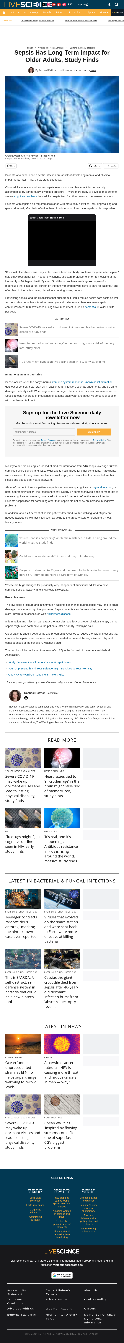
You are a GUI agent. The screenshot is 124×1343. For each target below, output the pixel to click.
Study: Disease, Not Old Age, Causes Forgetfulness (39, 662)
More (103, 12)
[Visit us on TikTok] (64, 4)
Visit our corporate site (68, 1264)
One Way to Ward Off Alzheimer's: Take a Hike (36, 674)
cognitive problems (25, 196)
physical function (102, 487)
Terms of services (49, 440)
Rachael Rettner (48, 70)
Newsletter (112, 166)
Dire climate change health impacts (37, 20)
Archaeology (31, 12)
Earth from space (35, 1205)
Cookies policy (95, 1299)
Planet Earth (76, 12)
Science (60, 12)
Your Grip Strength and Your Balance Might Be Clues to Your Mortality (50, 668)
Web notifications (59, 1308)
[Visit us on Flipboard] (59, 4)
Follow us (97, 166)
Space (91, 12)
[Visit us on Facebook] (38, 4)
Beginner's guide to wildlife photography (89, 1208)
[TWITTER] (26, 698)
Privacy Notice (99, 440)
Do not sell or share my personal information (100, 1318)
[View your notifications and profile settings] (109, 5)
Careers (90, 1308)
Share (12, 166)
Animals (14, 12)
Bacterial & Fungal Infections (82, 48)
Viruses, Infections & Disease (51, 48)
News (93, 70)
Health (47, 12)
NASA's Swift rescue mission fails (81, 20)
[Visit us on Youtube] (54, 4)
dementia (90, 307)
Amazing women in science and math (62, 1214)
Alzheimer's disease (59, 613)
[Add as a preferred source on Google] (62, 1275)
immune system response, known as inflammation (82, 382)
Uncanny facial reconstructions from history (62, 1234)
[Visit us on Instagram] (49, 4)
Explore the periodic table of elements (61, 1224)
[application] (62, 240)
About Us (91, 1290)
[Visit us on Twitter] (43, 4)
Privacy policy (56, 1299)
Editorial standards (21, 1314)
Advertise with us (20, 1308)
